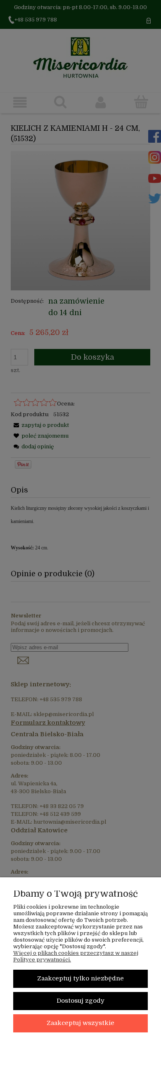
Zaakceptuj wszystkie (80, 1023)
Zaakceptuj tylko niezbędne (80, 978)
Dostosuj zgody (80, 1000)
